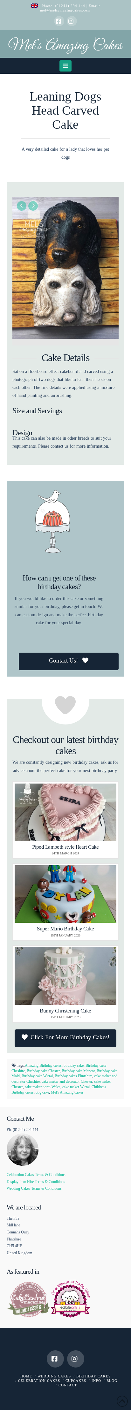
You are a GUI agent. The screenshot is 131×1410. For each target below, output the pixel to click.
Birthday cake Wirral (37, 1076)
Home (26, 1376)
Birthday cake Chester (43, 1071)
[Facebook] (59, 21)
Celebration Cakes (39, 1381)
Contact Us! (64, 660)
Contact (68, 1385)
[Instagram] (72, 21)
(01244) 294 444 (70, 6)
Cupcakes (76, 1381)
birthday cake (74, 1065)
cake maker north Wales (42, 1087)
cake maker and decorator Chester (67, 1081)
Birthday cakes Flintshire (73, 1076)
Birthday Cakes (93, 1376)
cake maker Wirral (76, 1087)
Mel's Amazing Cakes (67, 1092)
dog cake (42, 1092)
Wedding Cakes (54, 1376)
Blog (112, 1381)
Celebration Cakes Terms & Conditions (36, 1174)
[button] (65, 66)
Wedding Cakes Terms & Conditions (34, 1188)
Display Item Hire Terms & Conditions (36, 1181)
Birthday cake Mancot (78, 1071)
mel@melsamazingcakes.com (65, 10)
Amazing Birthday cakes (43, 1065)
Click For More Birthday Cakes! (70, 1037)
